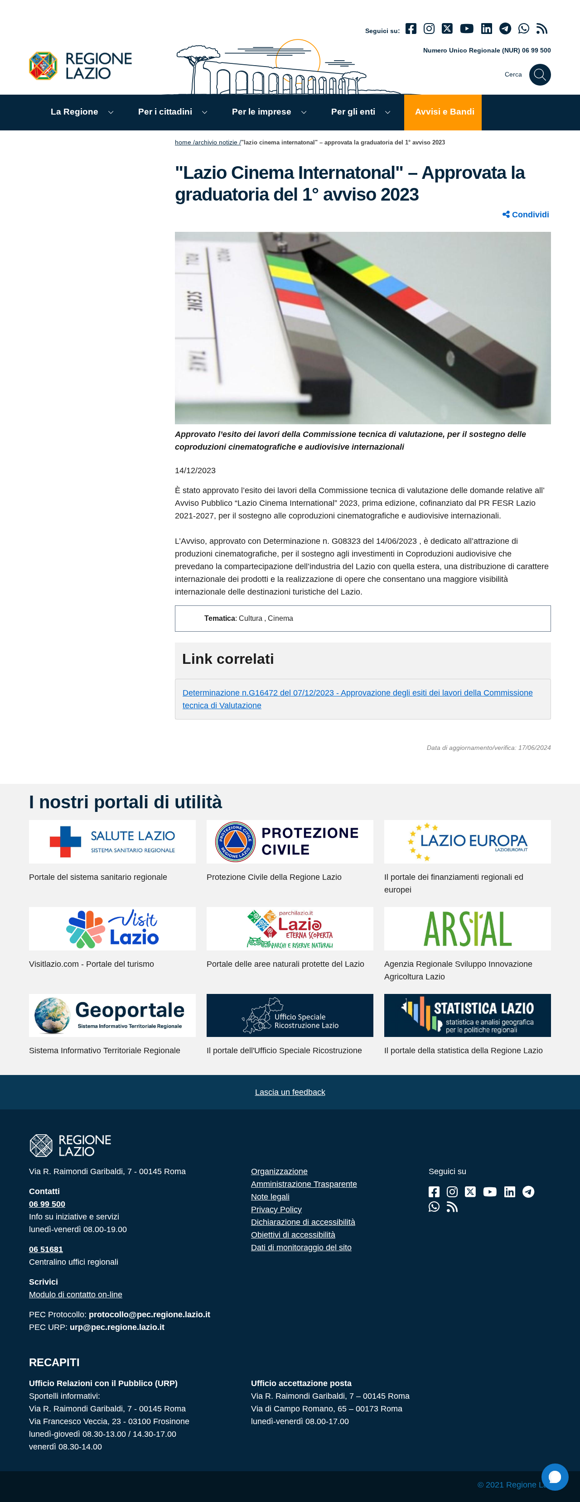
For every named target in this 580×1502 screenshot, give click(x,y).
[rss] (541, 29)
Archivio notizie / (218, 142)
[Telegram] (528, 1192)
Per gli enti (353, 111)
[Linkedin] (486, 29)
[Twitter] (447, 29)
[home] (85, 65)
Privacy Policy (276, 1209)
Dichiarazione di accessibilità (303, 1222)
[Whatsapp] (523, 29)
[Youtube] (467, 29)
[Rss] (452, 1207)
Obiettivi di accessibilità (293, 1234)
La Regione (74, 111)
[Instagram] (429, 29)
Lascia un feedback (290, 1092)
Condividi (529, 214)
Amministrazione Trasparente (304, 1184)
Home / (185, 142)
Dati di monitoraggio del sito (301, 1247)
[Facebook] (411, 29)
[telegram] (505, 29)
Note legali (270, 1196)
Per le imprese (261, 111)
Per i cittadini (165, 111)
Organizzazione (279, 1171)
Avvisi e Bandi (444, 111)
